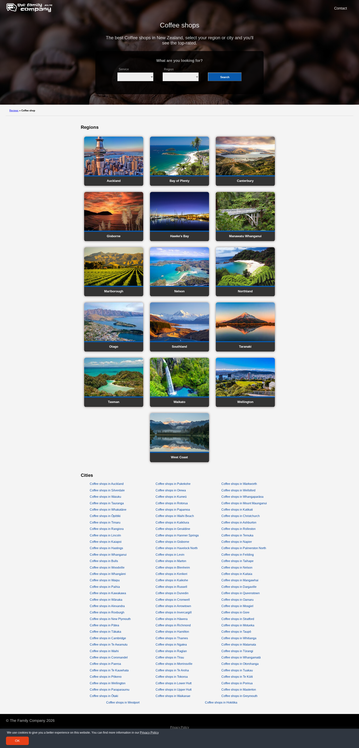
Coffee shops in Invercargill (174, 612)
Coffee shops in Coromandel (109, 657)
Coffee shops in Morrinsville (174, 663)
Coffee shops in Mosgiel (237, 606)
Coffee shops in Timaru (105, 522)
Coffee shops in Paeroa (105, 663)
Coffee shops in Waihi (104, 651)
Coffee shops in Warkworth (239, 483)
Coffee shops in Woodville (107, 567)
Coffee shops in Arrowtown (173, 606)
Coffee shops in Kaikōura (172, 522)
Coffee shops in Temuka (237, 535)
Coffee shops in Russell (171, 586)
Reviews (14, 110)
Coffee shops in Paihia (105, 586)
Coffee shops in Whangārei (108, 573)
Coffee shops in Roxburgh (107, 612)
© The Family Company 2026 (30, 720)
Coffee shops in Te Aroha (172, 670)
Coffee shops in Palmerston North (243, 548)
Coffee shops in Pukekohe (173, 483)
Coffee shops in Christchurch (240, 516)
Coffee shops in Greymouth (239, 696)
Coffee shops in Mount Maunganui (244, 503)
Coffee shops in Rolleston (238, 528)
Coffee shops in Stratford (237, 619)
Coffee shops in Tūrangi (237, 651)
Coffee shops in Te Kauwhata (109, 670)
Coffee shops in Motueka (237, 625)
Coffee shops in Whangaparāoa (242, 496)
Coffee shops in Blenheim (173, 567)
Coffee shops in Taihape (237, 561)
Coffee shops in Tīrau (170, 657)
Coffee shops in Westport (122, 702)
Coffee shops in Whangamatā (241, 657)
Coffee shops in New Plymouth (110, 619)
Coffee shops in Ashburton (238, 522)
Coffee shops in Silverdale (107, 490)
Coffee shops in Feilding (237, 554)
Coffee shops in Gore (235, 612)
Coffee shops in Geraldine (173, 528)
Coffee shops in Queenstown (240, 593)
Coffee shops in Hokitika (221, 702)
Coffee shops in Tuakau (237, 670)
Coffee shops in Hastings (106, 548)
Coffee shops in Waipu (105, 580)
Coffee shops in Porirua (237, 683)
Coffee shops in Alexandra (107, 606)
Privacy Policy (179, 727)
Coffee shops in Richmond (173, 625)
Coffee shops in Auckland (107, 483)
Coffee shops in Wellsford (238, 490)
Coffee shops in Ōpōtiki (105, 516)
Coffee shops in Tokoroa (172, 676)
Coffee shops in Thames (172, 638)
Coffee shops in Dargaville (239, 586)
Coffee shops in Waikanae (173, 696)
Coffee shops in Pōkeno (106, 676)
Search (224, 77)
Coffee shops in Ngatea (171, 644)
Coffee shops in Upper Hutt (173, 689)
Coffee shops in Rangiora (107, 528)
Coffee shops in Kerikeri (171, 573)
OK (17, 741)
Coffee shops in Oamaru (237, 599)
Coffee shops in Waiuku (105, 496)
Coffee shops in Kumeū (171, 496)
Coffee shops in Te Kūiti (237, 676)
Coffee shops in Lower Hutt (173, 683)
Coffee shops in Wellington (107, 683)
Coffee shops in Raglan (171, 651)
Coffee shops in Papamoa (173, 509)
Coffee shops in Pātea (104, 625)
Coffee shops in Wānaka (106, 599)
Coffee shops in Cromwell (173, 599)
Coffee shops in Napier (236, 541)
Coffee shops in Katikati (237, 509)
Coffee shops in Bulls (104, 561)
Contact (340, 8)
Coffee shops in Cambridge (108, 638)
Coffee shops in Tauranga (107, 503)
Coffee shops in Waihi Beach (175, 516)
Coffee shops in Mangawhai (239, 580)
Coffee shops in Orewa (171, 490)
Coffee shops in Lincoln (105, 535)
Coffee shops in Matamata (238, 644)
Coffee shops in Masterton (238, 689)
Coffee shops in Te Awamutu (109, 644)
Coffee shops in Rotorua (172, 503)
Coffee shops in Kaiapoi (106, 541)
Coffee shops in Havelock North (177, 548)
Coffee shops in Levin (170, 554)
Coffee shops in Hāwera (172, 619)
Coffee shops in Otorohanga (240, 663)
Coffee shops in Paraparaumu (109, 689)
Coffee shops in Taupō (236, 631)
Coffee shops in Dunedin (172, 593)
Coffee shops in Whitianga (238, 638)
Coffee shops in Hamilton (172, 631)
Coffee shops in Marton (171, 561)
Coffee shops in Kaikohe (172, 580)
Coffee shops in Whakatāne (108, 509)
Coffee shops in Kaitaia (236, 573)
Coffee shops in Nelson (236, 567)
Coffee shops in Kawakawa (108, 593)
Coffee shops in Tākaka (105, 631)
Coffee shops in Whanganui (108, 554)
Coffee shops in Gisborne (172, 541)
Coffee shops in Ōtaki (104, 696)
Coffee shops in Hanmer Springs (177, 535)
